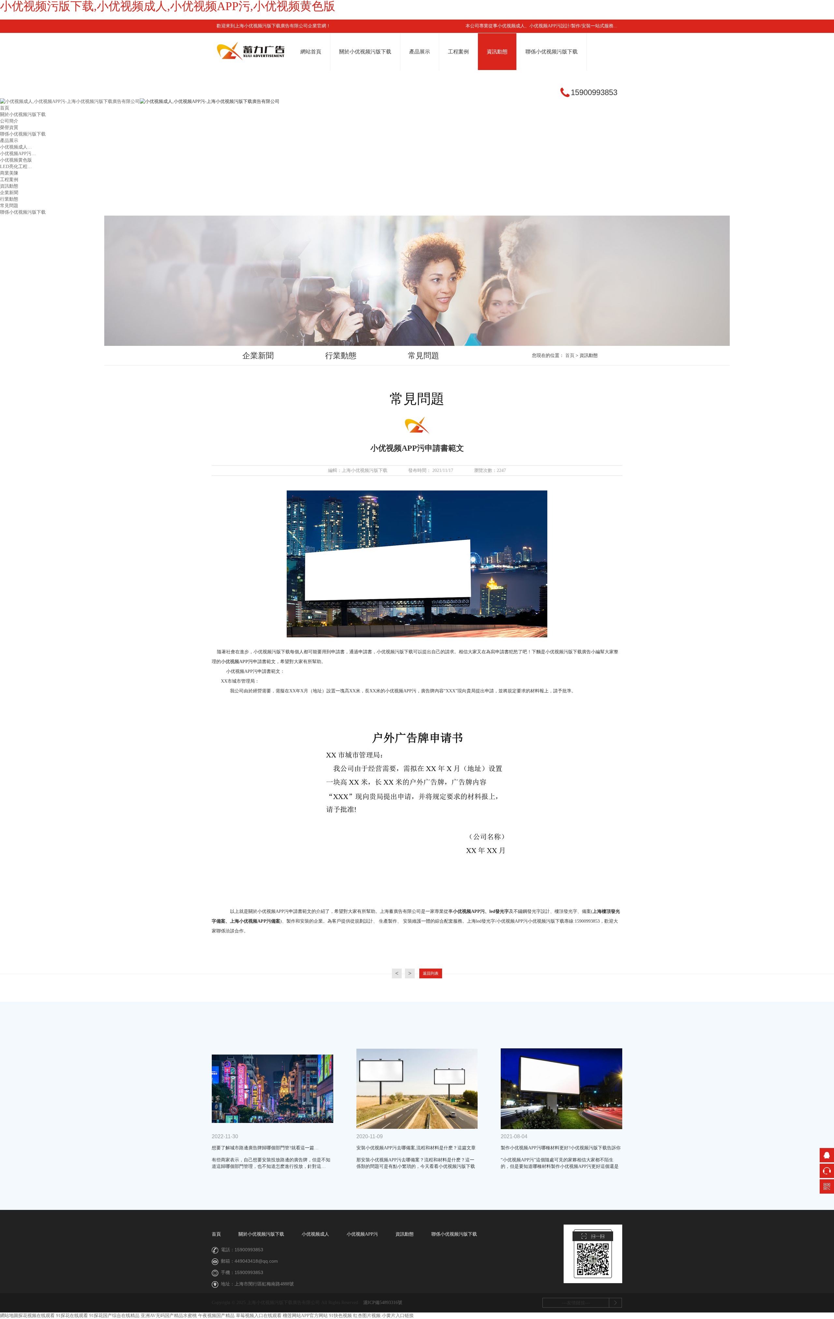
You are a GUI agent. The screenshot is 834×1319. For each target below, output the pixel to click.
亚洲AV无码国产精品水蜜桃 (169, 1315)
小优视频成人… (16, 147)
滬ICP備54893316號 (382, 1302)
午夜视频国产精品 (216, 1315)
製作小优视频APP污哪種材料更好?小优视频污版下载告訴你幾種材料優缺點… (561, 1148)
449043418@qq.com (256, 1261)
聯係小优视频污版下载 (552, 51)
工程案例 (458, 51)
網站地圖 (9, 1315)
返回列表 (431, 973)
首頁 (4, 108)
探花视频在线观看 (36, 1315)
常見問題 (9, 205)
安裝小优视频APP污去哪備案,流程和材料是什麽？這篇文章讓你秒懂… (416, 1148)
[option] (258, 356)
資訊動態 (497, 51)
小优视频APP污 (237, 661)
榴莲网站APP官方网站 (305, 1315)
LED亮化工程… (16, 166)
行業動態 (9, 199)
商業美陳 (9, 173)
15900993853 (249, 1249)
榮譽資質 (9, 127)
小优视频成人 (315, 1234)
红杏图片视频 (367, 1315)
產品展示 (419, 51)
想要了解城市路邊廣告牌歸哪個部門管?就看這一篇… (265, 1147)
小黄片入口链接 (398, 1315)
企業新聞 (9, 192)
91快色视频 (340, 1315)
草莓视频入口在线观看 (258, 1315)
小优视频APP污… (18, 153)
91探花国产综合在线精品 (114, 1315)
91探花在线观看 (72, 1315)
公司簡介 (9, 121)
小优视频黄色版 (16, 160)
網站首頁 (310, 51)
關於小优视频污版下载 (365, 51)
